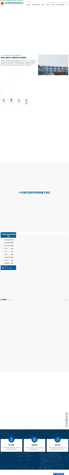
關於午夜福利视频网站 (36, 4)
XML (58, 2)
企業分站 (50, 2)
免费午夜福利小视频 (8, 242)
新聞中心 (48, 4)
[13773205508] (66, 416)
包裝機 (6, 248)
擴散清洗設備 (7, 263)
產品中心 (43, 4)
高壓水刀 (6, 254)
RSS (56, 2)
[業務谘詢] (66, 413)
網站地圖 (53, 2)
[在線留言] (66, 422)
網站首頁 (28, 4)
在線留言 (53, 4)
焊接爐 (6, 260)
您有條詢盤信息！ (63, 2)
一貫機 (6, 251)
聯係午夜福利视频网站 (60, 4)
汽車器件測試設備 (8, 257)
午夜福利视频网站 (8, 239)
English (48, 2)
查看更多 (65, 299)
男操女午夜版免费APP (9, 245)
